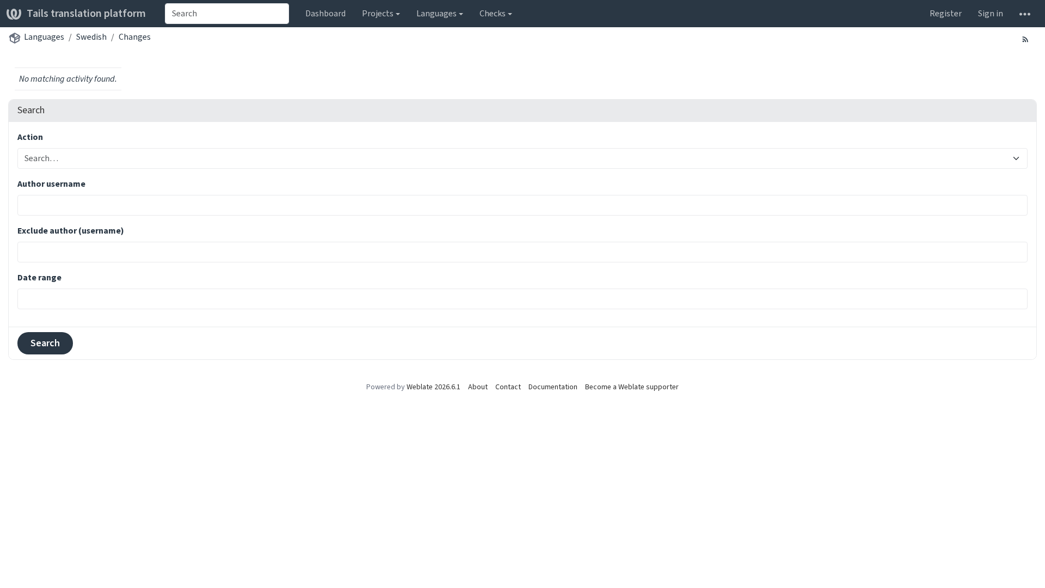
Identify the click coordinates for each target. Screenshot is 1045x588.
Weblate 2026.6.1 (433, 387)
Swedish (91, 36)
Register (946, 13)
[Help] (1024, 13)
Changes (135, 36)
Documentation (552, 387)
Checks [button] (493, 13)
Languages (44, 36)
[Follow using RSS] (1025, 39)
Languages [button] (436, 13)
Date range (39, 277)
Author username (51, 183)
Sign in (990, 13)
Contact (508, 387)
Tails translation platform (86, 13)
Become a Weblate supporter (632, 387)
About (478, 387)
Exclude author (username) (70, 230)
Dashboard (325, 13)
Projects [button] (378, 13)
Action (30, 137)
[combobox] (227, 13)
